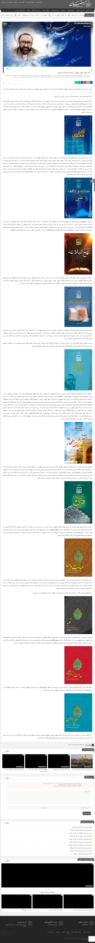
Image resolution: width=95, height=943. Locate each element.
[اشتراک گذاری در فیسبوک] (91, 82)
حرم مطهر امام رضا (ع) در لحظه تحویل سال (82, 769)
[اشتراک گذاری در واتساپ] (76, 82)
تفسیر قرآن (71, 10)
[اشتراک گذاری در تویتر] (88, 82)
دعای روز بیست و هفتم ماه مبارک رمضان (80, 836)
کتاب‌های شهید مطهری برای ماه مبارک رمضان (74, 72)
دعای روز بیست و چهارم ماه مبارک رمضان (80, 845)
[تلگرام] (7, 932)
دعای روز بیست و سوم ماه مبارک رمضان (80, 848)
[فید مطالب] (10, 932)
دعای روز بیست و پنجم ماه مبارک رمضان (81, 842)
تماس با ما (9, 2)
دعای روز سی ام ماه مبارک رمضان (82, 827)
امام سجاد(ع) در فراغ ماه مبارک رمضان (39, 15)
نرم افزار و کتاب (19, 10)
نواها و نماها (46, 10)
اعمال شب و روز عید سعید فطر (15, 15)
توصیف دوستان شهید (47, 892)
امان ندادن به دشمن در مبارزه (56, 909)
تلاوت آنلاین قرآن (30, 2)
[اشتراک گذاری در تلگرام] (79, 82)
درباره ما (3, 2)
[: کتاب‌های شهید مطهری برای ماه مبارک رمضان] (18, 82)
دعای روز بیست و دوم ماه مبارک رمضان (81, 850)
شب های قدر (54, 10)
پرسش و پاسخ (36, 10)
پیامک (28, 10)
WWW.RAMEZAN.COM (87, 939)
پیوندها (15, 2)
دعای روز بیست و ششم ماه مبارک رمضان (80, 839)
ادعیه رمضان (80, 10)
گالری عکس (21, 2)
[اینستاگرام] (3, 932)
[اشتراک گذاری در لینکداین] (82, 82)
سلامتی (63, 10)
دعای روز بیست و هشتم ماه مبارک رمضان (80, 833)
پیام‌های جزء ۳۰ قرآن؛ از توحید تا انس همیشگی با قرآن (69, 15)
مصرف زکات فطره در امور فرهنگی (61, 769)
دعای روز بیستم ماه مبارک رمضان (82, 853)
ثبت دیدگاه (86, 813)
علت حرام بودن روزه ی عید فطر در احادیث (14, 769)
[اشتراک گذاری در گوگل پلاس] (85, 82)
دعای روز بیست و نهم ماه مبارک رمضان (81, 830)
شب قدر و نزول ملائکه (26, 909)
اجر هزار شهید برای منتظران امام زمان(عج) (84, 909)
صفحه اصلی (39, 2)
